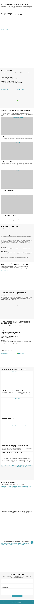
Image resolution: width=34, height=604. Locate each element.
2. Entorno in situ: (7, 162)
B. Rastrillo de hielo (8, 418)
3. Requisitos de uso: (8, 190)
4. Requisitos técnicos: (9, 215)
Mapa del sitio (14, 602)
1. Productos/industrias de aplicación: (14, 137)
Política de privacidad (19, 602)
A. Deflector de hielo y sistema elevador (14, 391)
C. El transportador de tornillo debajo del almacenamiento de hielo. (15, 446)
